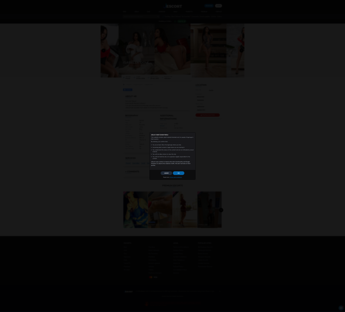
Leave (166, 173)
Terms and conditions (176, 177)
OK (179, 173)
